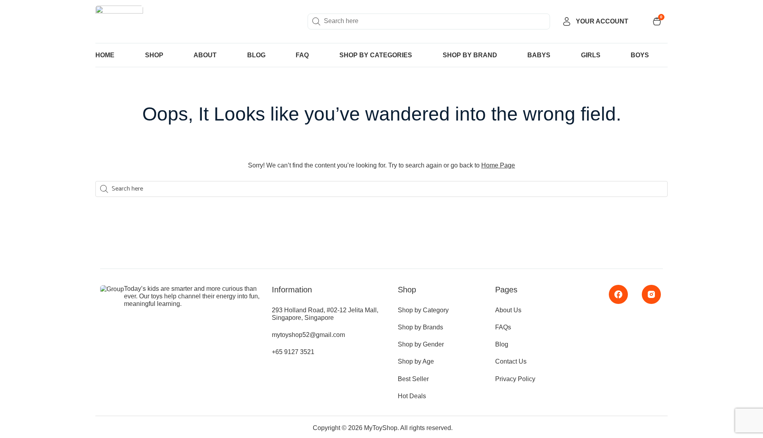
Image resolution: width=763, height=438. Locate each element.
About (205, 55)
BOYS (640, 55)
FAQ (302, 55)
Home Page (498, 165)
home (104, 55)
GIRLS (590, 55)
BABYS (538, 55)
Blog (256, 55)
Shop (154, 55)
